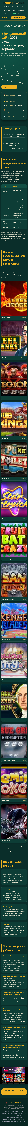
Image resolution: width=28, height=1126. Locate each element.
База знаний (15, 6)
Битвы (22, 6)
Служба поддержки (9, 10)
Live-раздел (20, 10)
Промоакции (10, 14)
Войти (6, 17)
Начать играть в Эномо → (14, 1092)
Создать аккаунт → (9, 87)
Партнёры (7, 6)
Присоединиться (18, 17)
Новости (20, 14)
